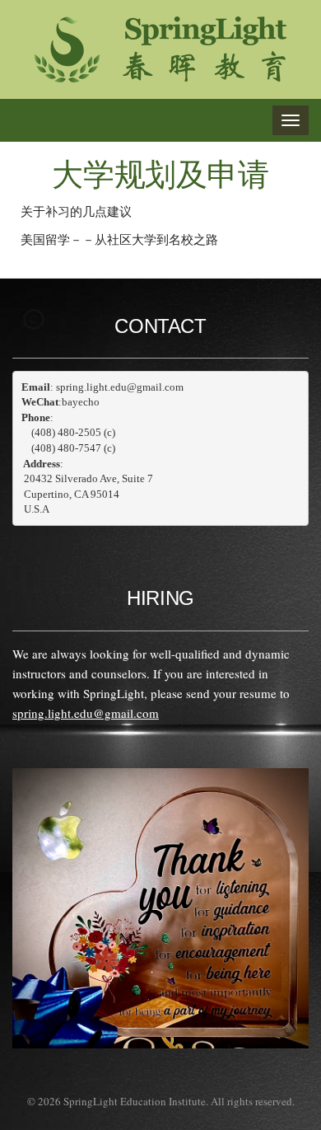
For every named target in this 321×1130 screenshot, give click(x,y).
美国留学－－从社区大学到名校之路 (119, 239)
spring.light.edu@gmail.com (85, 713)
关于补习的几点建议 (76, 211)
